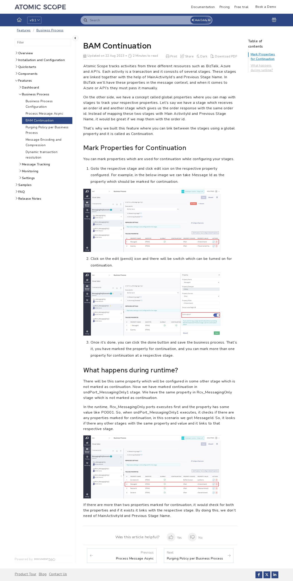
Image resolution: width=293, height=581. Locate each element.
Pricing (225, 7)
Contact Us (58, 574)
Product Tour (25, 574)
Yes (179, 538)
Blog (43, 574)
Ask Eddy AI (202, 20)
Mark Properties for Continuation (263, 56)
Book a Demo (265, 7)
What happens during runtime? (262, 68)
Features (24, 30)
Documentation (203, 7)
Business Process (50, 30)
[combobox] (146, 20)
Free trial (241, 7)
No (200, 538)
